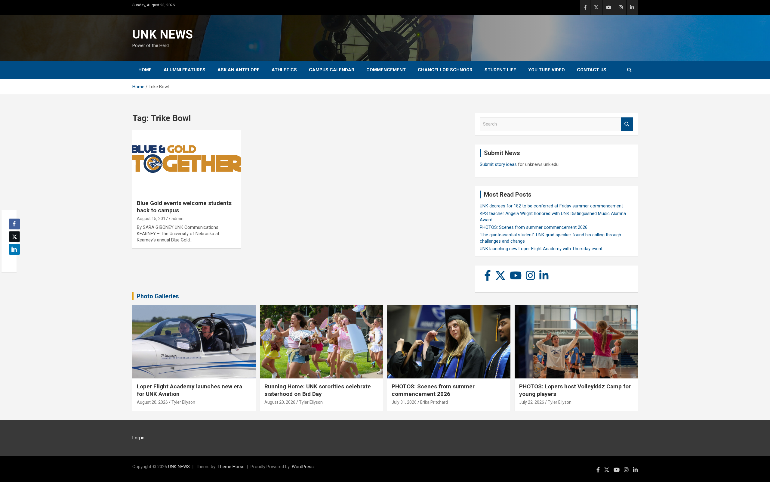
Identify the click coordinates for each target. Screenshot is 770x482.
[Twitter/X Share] (14, 236)
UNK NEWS (162, 34)
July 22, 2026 (531, 402)
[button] (12, 261)
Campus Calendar (331, 70)
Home (145, 70)
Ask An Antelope (238, 70)
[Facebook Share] (14, 224)
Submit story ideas (498, 164)
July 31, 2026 (404, 402)
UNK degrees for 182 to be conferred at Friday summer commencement (551, 206)
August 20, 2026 (152, 402)
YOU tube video (546, 70)
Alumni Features (184, 70)
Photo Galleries (158, 296)
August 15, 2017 (152, 218)
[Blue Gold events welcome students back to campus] (186, 162)
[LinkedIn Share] (14, 249)
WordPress (303, 466)
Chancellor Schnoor (445, 70)
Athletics (284, 70)
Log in (138, 437)
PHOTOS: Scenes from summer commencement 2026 (533, 227)
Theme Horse (231, 466)
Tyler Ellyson (183, 402)
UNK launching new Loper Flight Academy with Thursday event (541, 248)
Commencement (386, 70)
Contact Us (591, 70)
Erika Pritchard (434, 402)
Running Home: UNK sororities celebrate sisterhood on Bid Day (317, 390)
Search (627, 124)
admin (177, 218)
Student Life (500, 70)
